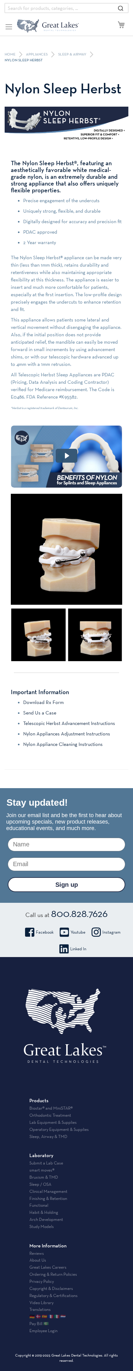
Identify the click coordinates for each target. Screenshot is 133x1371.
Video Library (41, 1302)
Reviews (36, 1253)
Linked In (78, 949)
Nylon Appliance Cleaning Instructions (63, 744)
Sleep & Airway (72, 54)
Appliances (37, 54)
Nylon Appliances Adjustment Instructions (66, 734)
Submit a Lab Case (46, 1163)
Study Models (41, 1226)
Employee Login (43, 1330)
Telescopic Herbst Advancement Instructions (69, 723)
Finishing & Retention (48, 1198)
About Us (37, 1260)
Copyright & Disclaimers (51, 1288)
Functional (38, 1205)
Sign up (66, 884)
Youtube (78, 932)
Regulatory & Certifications (53, 1295)
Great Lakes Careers (47, 1267)
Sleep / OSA (40, 1184)
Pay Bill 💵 (39, 1323)
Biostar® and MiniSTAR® (51, 1108)
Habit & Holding (43, 1212)
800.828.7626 (79, 913)
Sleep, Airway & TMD (48, 1136)
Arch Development (46, 1219)
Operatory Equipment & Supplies (59, 1129)
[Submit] (120, 8)
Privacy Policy (41, 1281)
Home (10, 54)
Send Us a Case (39, 713)
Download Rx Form (43, 702)
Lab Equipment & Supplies (53, 1122)
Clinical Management (48, 1191)
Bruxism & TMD (43, 1177)
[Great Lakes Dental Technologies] (48, 26)
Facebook (45, 932)
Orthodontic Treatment (50, 1115)
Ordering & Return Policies (53, 1274)
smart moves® (41, 1170)
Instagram (111, 932)
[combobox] (66, 8)
